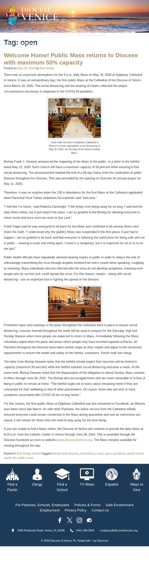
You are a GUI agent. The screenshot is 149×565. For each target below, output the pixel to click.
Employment (50, 510)
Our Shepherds (31, 50)
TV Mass (112, 43)
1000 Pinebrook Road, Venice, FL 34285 (41, 530)
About (10, 43)
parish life (10, 457)
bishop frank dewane (65, 453)
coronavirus (87, 453)
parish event (135, 453)
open (108, 453)
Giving (11, 50)
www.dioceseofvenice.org (75, 440)
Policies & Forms (87, 505)
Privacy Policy (76, 510)
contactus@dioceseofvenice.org (119, 530)
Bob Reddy (47, 68)
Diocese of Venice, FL (63, 540)
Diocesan (102, 540)
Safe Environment (88, 43)
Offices (128, 43)
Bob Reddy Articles (29, 453)
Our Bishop (27, 43)
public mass (25, 457)
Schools (63, 43)
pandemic (119, 453)
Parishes (47, 43)
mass (100, 453)
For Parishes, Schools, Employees (42, 505)
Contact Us (100, 510)
